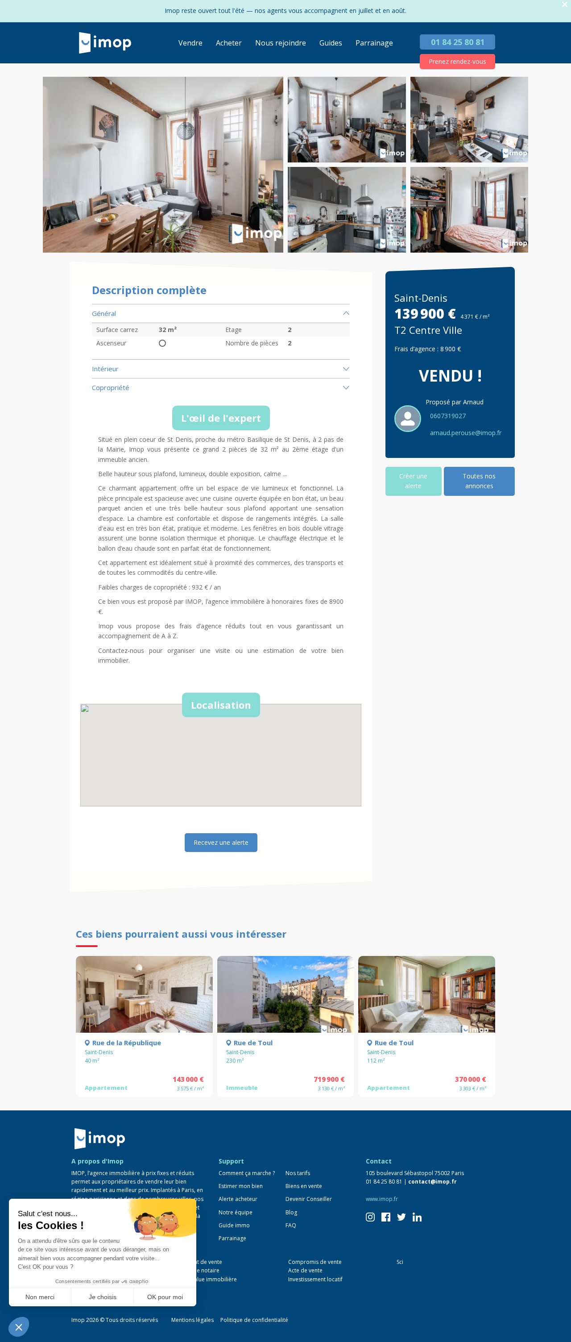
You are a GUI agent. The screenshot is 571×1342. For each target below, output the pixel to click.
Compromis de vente (315, 1262)
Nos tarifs (298, 1173)
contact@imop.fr (432, 1181)
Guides (330, 43)
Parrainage (374, 43)
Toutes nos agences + (107, 1297)
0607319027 (448, 415)
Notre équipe (235, 1212)
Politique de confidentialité (254, 1320)
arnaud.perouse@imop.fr (465, 432)
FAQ (291, 1225)
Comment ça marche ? (247, 1173)
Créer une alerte (413, 481)
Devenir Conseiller (309, 1199)
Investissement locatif (315, 1279)
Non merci (39, 1296)
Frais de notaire (199, 1270)
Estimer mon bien (241, 1186)
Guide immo (234, 1225)
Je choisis (102, 1296)
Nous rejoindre (280, 43)
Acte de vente (305, 1270)
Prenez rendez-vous (457, 61)
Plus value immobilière (208, 1279)
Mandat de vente (201, 1262)
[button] (18, 1327)
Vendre (190, 43)
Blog (291, 1212)
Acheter (229, 43)
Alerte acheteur (238, 1199)
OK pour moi (165, 1296)
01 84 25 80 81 (457, 42)
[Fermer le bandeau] (565, 4)
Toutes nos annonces (479, 481)
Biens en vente (304, 1186)
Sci (400, 1262)
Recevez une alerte (221, 842)
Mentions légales (192, 1320)
